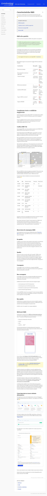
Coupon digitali (3, 30)
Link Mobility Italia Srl (35, 493)
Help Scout (44, 493)
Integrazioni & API (30, 4)
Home (11, 4)
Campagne (3, 17)
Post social (3, 32)
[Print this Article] (42, 12)
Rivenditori (39, 4)
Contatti (2, 15)
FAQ (44, 4)
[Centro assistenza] (8, 3)
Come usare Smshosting (20, 4)
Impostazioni (3, 34)
